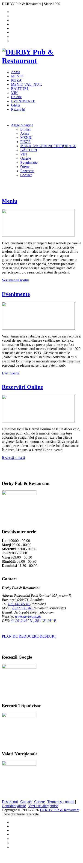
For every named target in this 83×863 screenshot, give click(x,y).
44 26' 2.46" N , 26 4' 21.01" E (33, 621)
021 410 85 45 (19, 604)
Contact (26, 175)
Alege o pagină (22, 125)
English (25, 129)
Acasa (15, 72)
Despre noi (10, 802)
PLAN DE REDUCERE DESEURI (29, 636)
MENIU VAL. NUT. (26, 84)
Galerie (16, 97)
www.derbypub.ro (28, 616)
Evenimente (29, 162)
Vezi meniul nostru (15, 280)
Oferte (15, 105)
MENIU (17, 76)
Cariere (39, 802)
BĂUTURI (19, 89)
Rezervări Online (22, 387)
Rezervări (18, 109)
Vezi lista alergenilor (43, 806)
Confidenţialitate (14, 806)
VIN (14, 93)
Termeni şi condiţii (60, 802)
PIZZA (16, 80)
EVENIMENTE (23, 101)
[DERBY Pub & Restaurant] (41, 60)
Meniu (9, 201)
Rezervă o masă (13, 458)
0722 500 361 (23, 608)
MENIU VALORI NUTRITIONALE (48, 146)
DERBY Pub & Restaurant (59, 810)
